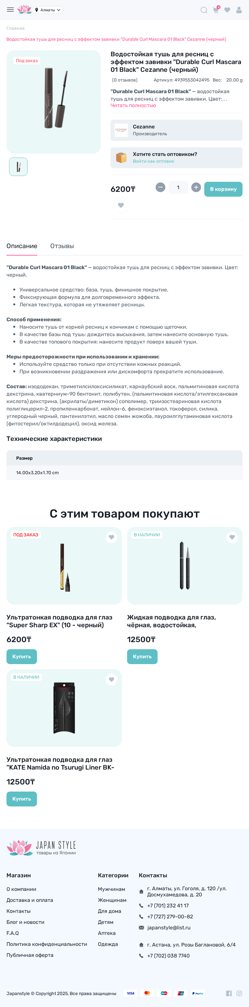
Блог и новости (25, 922)
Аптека (107, 933)
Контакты (18, 911)
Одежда (108, 944)
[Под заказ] (54, 97)
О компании (21, 889)
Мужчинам (111, 889)
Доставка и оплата (29, 900)
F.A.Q (12, 933)
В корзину (223, 189)
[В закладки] (121, 205)
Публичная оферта (29, 955)
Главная (15, 28)
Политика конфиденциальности (46, 944)
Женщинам (112, 900)
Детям (105, 922)
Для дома (109, 911)
